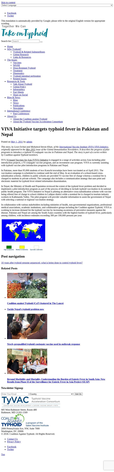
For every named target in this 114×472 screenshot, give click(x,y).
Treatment (17, 70)
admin (29, 141)
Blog (15, 100)
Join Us (78, 394)
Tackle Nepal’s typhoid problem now (25, 309)
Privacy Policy (14, 441)
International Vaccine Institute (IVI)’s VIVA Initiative (83, 147)
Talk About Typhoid (22, 84)
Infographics (19, 89)
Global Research (21, 54)
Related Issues (19, 78)
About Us (11, 116)
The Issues (12, 60)
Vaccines (17, 62)
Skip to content (8, 2)
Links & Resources (22, 57)
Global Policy (19, 86)
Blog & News (13, 97)
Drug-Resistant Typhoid (24, 68)
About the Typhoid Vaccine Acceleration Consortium (38, 121)
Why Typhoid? (14, 49)
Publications (18, 105)
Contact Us (12, 439)
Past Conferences (21, 113)
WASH (16, 65)
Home (10, 46)
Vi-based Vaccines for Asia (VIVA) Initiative (27, 160)
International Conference (18, 111)
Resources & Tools (16, 81)
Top (3, 454)
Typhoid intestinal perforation (27, 76)
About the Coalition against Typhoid (30, 119)
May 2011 (30, 149)
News (16, 103)
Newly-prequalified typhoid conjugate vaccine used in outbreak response (43, 344)
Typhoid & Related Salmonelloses (29, 52)
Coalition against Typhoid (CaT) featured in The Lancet (35, 303)
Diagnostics (18, 73)
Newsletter (18, 108)
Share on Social (20, 95)
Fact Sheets (18, 92)
